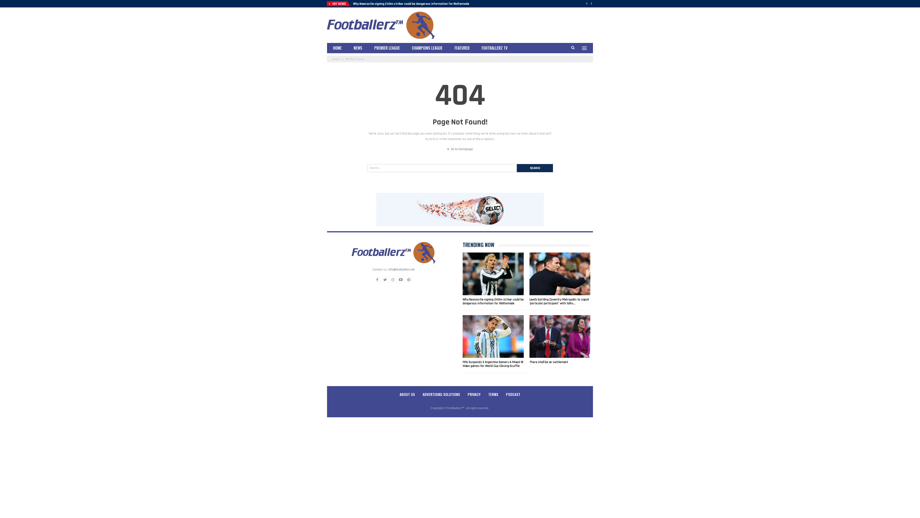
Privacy (474, 394)
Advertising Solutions (441, 394)
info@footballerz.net (401, 269)
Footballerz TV (494, 48)
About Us (407, 394)
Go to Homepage (461, 149)
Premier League (387, 48)
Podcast (513, 394)
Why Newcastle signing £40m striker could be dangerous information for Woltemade (411, 4)
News (358, 48)
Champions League (427, 48)
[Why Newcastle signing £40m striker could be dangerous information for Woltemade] (493, 274)
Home (337, 48)
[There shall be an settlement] (560, 336)
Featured (462, 48)
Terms (493, 394)
